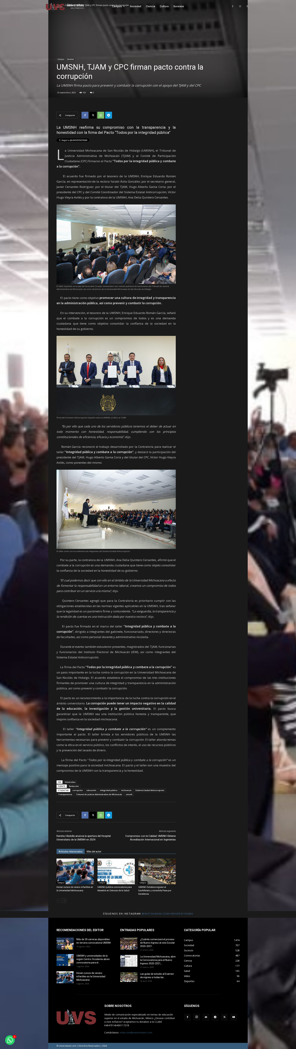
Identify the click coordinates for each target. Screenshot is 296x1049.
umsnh (129, 794)
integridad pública (108, 790)
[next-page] (64, 901)
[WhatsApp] (100, 115)
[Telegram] (108, 115)
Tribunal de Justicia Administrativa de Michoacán (99, 794)
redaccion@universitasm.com (136, 1032)
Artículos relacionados (71, 851)
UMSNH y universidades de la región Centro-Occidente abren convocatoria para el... (93, 959)
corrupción (77, 790)
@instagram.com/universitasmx (167, 913)
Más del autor (94, 851)
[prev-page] (59, 901)
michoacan (126, 790)
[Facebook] (233, 6)
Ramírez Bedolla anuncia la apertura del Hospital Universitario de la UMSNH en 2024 (84, 837)
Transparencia (65, 794)
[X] (247, 6)
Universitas (70, 782)
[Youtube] (233, 1017)
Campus (61, 59)
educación (91, 790)
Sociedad (70, 59)
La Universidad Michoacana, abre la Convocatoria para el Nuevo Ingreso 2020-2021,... (158, 960)
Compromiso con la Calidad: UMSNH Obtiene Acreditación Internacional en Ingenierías (150, 837)
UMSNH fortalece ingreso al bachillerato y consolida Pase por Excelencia (154, 890)
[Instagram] (240, 6)
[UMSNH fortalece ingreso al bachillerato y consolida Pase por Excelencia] (157, 871)
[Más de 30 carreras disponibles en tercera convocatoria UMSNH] (65, 944)
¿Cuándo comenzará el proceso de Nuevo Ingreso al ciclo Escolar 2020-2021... (157, 943)
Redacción (74, 786)
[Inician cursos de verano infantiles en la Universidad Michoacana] (75, 871)
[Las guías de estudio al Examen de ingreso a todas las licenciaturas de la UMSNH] (128, 977)
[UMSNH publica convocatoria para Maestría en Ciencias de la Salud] (116, 871)
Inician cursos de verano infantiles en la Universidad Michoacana (90, 976)
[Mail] (205, 1017)
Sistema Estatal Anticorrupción (149, 790)
